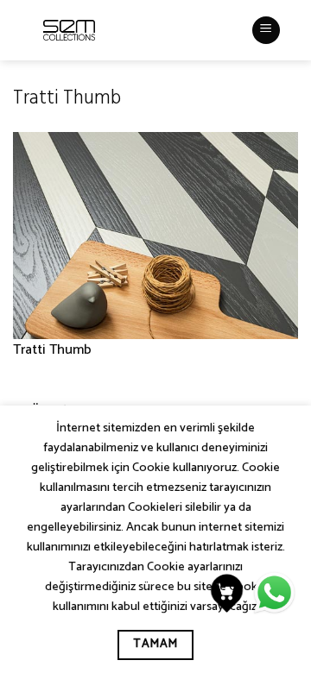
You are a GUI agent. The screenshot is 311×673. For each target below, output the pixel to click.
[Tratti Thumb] (155, 235)
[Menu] (266, 30)
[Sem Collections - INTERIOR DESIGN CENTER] (69, 30)
